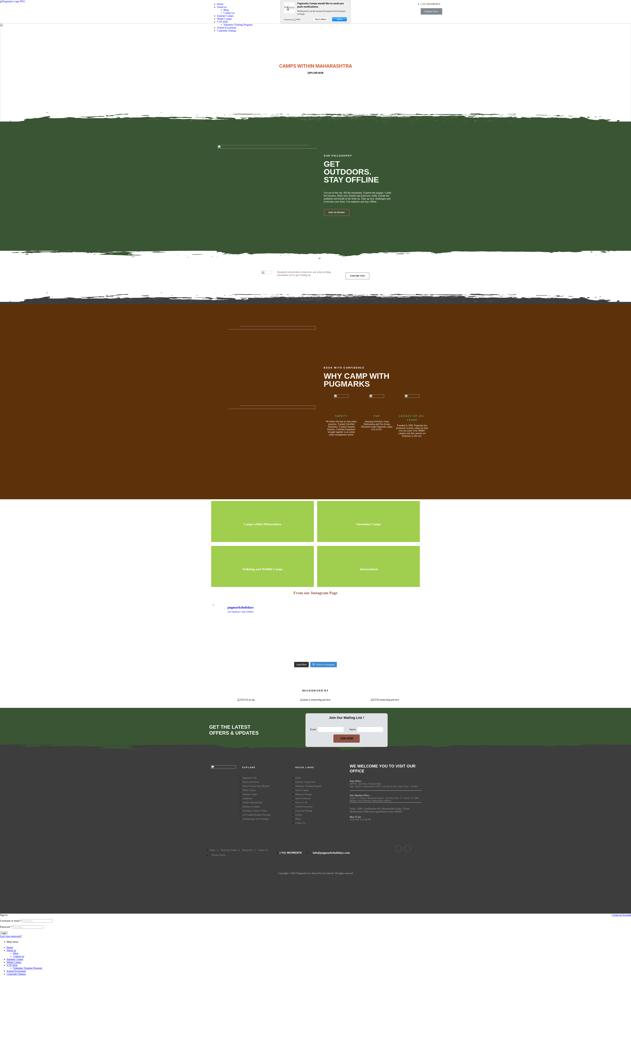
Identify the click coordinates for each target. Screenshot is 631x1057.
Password (6, 926)
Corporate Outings (16, 974)
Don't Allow (320, 19)
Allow (339, 19)
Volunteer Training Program (27, 968)
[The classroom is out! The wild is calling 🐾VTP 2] (341, 626)
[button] (431, 11)
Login (3, 933)
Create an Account (621, 915)
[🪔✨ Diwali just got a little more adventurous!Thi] (289, 639)
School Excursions (16, 971)
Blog (15, 953)
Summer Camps (15, 959)
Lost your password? (11, 936)
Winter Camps (14, 962)
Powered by (289, 19)
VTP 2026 (12, 965)
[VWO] (297, 19)
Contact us (18, 956)
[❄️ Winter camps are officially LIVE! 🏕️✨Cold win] (236, 635)
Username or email (11, 920)
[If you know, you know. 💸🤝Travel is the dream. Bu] (394, 626)
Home (10, 947)
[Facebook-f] (398, 848)
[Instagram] (407, 848)
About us (11, 950)
